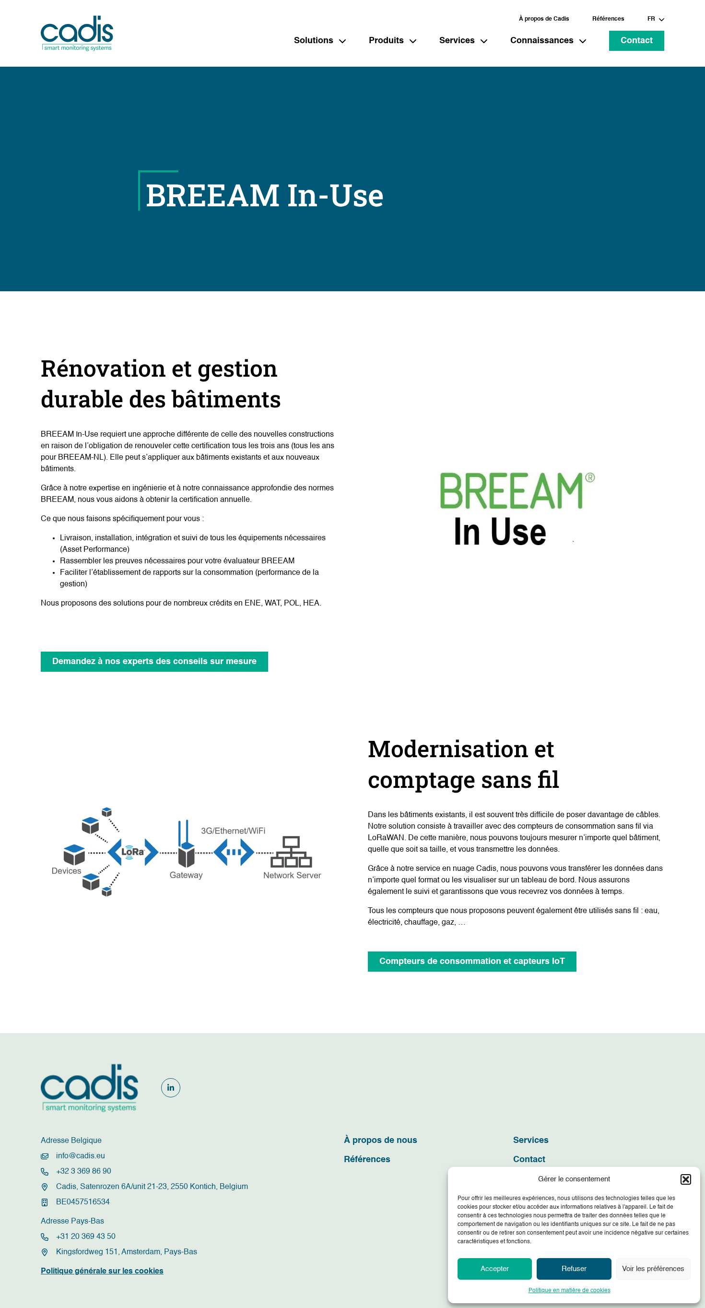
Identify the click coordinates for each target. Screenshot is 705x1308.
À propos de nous (380, 1140)
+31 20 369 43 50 (86, 1237)
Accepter (495, 1268)
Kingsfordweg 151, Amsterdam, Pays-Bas (126, 1252)
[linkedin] (170, 1087)
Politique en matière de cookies (570, 1291)
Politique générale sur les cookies (102, 1271)
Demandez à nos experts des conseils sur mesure (154, 661)
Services (531, 1140)
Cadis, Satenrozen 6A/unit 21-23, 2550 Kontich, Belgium (152, 1187)
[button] (686, 1179)
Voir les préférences (653, 1268)
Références (608, 19)
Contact (637, 40)
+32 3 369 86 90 (83, 1172)
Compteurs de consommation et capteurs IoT (472, 961)
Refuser (574, 1268)
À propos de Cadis (544, 19)
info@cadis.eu (80, 1156)
